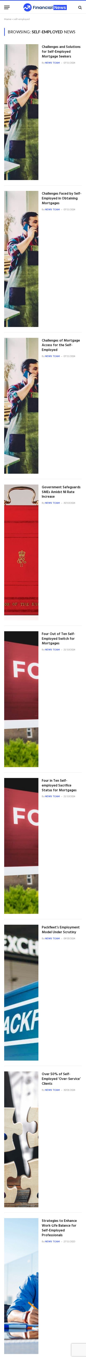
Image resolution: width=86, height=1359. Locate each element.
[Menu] (7, 7)
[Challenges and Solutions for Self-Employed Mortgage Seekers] (21, 112)
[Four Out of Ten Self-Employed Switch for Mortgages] (21, 699)
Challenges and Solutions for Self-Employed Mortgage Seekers (61, 51)
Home (7, 19)
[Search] (79, 7)
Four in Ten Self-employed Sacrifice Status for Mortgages (59, 785)
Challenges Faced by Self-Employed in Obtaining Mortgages (61, 198)
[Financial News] (45, 7)
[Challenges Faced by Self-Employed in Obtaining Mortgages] (21, 259)
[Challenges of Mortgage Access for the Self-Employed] (21, 406)
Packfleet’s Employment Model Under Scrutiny (61, 930)
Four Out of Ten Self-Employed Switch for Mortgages (58, 638)
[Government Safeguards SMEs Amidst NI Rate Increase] (21, 552)
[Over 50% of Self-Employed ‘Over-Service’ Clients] (21, 1139)
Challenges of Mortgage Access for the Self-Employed (61, 345)
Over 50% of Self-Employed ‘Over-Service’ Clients (61, 1079)
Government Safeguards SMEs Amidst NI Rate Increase (61, 492)
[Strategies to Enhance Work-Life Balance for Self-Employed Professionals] (21, 1286)
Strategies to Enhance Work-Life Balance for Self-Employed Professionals (59, 1228)
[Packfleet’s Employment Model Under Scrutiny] (21, 993)
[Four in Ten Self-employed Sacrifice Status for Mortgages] (21, 846)
